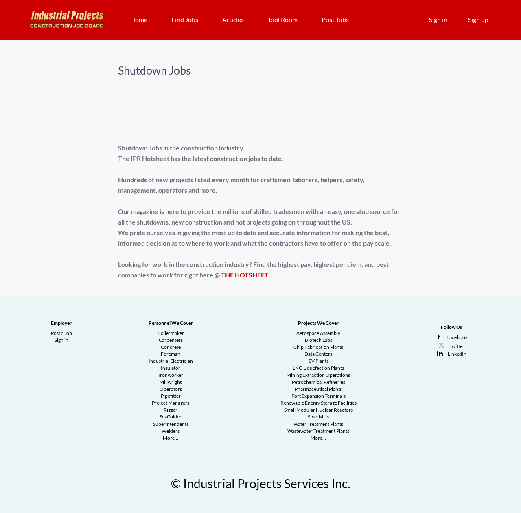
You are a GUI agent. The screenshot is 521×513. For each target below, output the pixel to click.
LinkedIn (457, 354)
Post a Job (61, 333)
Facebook (457, 337)
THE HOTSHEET (245, 275)
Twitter (456, 346)
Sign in (438, 19)
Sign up (478, 19)
